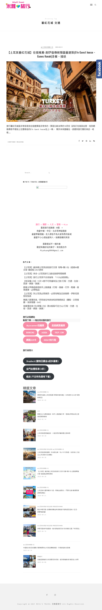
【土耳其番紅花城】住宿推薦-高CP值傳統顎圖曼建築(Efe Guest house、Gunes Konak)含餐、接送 (51, 54)
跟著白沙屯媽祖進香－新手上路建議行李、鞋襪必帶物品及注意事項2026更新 (58, 415)
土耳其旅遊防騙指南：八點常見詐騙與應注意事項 (53, 433)
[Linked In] (90, 141)
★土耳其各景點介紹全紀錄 (44, 449)
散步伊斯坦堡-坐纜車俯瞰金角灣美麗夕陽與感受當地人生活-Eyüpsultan (57, 510)
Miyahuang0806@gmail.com (51, 250)
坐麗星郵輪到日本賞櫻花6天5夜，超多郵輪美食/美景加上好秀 (58, 559)
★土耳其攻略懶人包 (47, 47)
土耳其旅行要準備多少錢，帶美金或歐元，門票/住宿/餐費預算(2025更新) (58, 491)
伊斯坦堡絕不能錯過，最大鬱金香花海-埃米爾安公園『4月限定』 (58, 529)
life (38, 411)
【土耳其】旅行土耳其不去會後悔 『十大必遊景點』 (46, 277)
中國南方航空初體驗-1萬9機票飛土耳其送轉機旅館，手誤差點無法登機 (46, 548)
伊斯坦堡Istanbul (58, 506)
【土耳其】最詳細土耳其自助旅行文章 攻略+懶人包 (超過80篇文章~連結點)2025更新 (58, 472)
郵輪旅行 (39, 556)
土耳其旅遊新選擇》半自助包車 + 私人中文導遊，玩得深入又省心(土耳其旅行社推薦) (58, 453)
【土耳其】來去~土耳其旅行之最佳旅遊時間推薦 (44, 274)
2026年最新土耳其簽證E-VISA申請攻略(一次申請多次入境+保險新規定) (58, 396)
